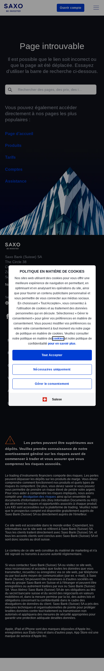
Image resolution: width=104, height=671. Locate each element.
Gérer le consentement (52, 384)
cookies (21, 343)
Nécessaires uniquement (52, 369)
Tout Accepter (52, 355)
